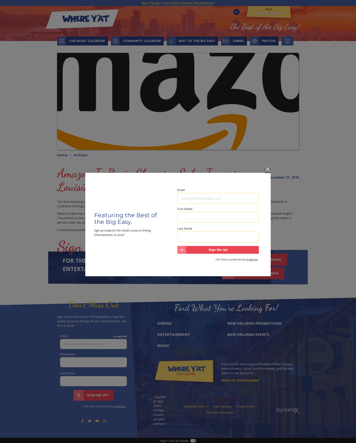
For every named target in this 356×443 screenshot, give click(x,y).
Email (181, 190)
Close (268, 170)
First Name (184, 209)
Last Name (184, 229)
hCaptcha (252, 259)
